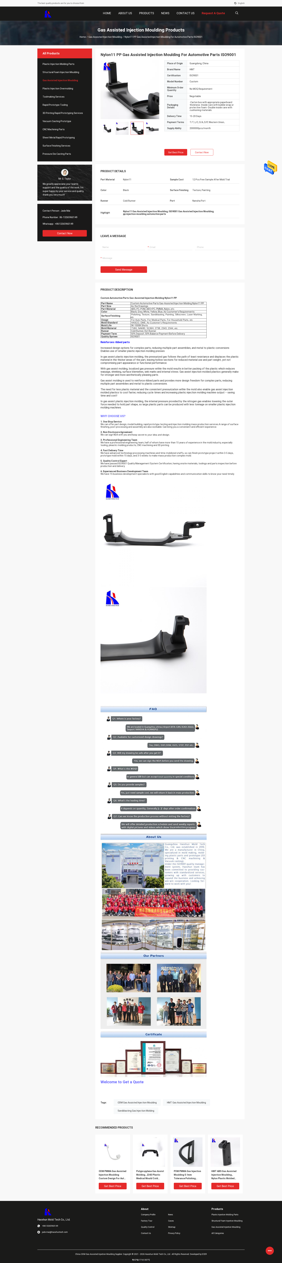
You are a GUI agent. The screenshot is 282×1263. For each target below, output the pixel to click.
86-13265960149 (68, 217)
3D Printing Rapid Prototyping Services (63, 113)
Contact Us (146, 1233)
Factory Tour (146, 1221)
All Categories (218, 1233)
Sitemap (171, 1227)
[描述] (236, 13)
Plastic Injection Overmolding (58, 88)
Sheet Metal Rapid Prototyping (59, 137)
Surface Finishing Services (56, 145)
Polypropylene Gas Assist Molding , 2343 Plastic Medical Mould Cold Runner (150, 1175)
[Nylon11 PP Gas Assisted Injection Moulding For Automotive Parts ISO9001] (130, 89)
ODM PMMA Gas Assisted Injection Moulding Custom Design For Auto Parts (112, 1175)
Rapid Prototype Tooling (55, 105)
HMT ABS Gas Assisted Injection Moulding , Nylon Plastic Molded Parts (223, 1175)
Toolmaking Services (53, 96)
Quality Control (147, 1227)
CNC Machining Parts (54, 129)
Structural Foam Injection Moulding (61, 72)
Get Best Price (175, 152)
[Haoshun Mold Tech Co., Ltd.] (48, 13)
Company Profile (148, 1214)
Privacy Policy (174, 1233)
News (170, 1214)
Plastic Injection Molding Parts (58, 64)
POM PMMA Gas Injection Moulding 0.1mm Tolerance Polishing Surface (187, 1175)
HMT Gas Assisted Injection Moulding (186, 1102)
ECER (204, 1254)
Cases (171, 1221)
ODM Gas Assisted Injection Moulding (137, 1102)
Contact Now (64, 233)
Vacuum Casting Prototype (57, 121)
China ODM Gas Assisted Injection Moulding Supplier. (99, 1254)
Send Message (123, 269)
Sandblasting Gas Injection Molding (136, 1110)
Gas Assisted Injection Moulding (105, 37)
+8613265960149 (64, 224)
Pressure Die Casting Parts (57, 154)
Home (83, 37)
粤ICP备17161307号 (141, 1260)
